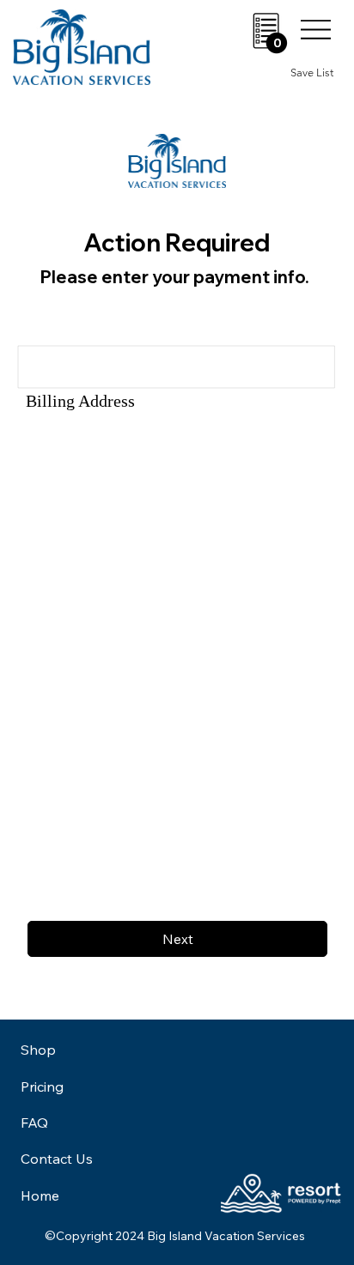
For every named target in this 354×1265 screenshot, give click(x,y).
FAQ (34, 1122)
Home (40, 1195)
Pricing (42, 1086)
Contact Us (57, 1158)
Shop (38, 1049)
